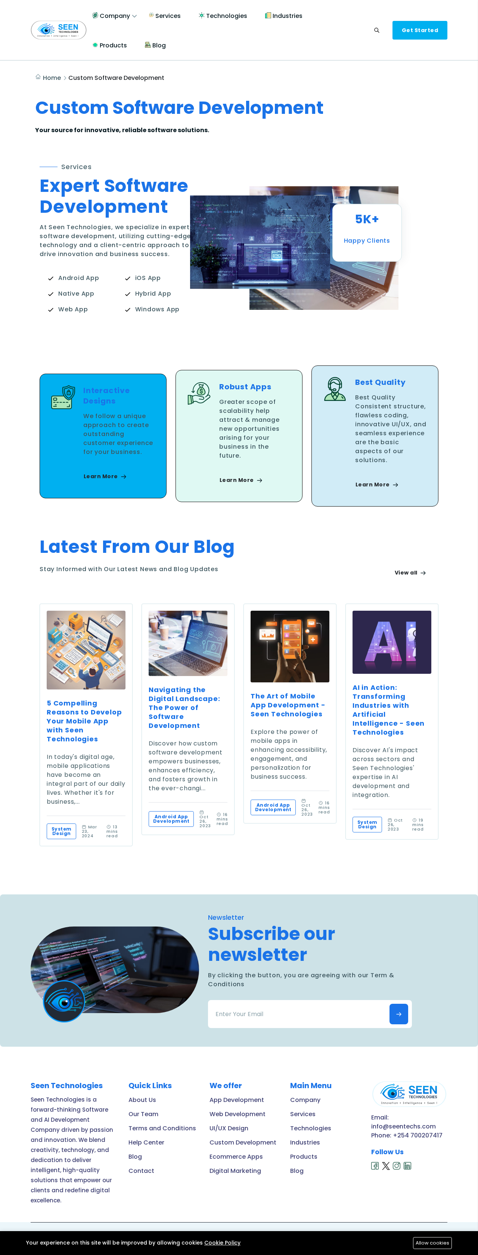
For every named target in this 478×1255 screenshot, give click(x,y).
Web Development (237, 1114)
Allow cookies (432, 1242)
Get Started (420, 30)
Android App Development (171, 818)
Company (114, 16)
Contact (141, 1171)
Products (112, 45)
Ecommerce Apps (236, 1156)
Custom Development (242, 1142)
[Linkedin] (408, 1166)
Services (167, 16)
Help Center (146, 1142)
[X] (386, 1166)
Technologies (226, 16)
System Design (62, 831)
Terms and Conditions (162, 1128)
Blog (158, 45)
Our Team (143, 1114)
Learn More (101, 476)
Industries (286, 16)
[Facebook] (375, 1166)
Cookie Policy (222, 1242)
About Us (142, 1100)
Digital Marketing (235, 1171)
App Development (236, 1100)
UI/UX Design (228, 1128)
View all (407, 572)
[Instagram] (397, 1166)
